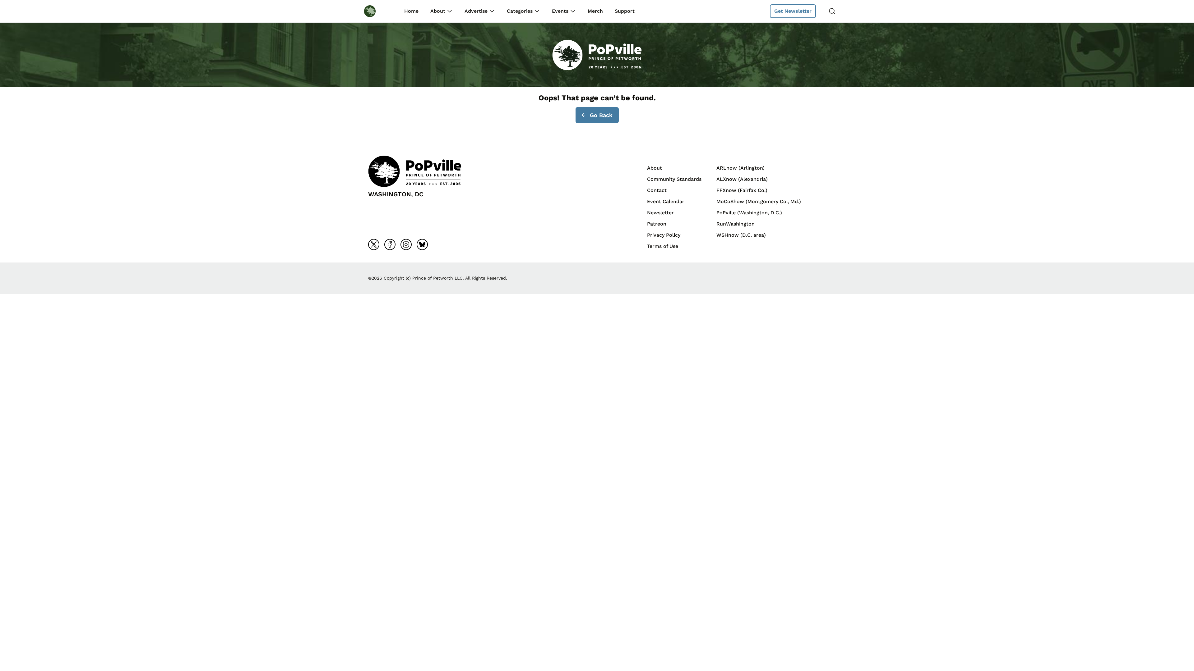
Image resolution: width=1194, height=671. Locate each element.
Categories (520, 11)
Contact (657, 190)
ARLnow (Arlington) (740, 168)
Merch (595, 11)
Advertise (476, 11)
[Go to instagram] (406, 244)
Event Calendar (665, 201)
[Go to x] (373, 244)
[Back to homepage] (375, 11)
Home (411, 11)
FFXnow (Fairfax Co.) (741, 190)
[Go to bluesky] (422, 244)
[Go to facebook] (390, 244)
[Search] (832, 11)
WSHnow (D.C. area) (741, 235)
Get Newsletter (793, 11)
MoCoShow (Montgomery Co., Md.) (758, 201)
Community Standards (674, 179)
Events (560, 11)
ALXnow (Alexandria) (742, 179)
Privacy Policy (663, 235)
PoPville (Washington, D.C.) (749, 213)
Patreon (656, 224)
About (437, 11)
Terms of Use (662, 246)
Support (625, 11)
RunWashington (735, 224)
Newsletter (660, 213)
